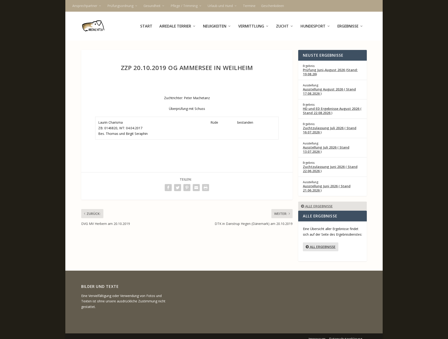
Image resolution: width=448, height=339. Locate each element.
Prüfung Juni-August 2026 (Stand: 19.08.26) (330, 72)
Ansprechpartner (84, 5)
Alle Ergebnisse (318, 206)
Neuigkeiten (214, 26)
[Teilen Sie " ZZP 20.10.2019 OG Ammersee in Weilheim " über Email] (196, 187)
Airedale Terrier (175, 26)
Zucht (282, 26)
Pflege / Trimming (184, 5)
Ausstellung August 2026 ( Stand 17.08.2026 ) (329, 91)
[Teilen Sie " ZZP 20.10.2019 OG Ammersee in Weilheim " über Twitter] (177, 187)
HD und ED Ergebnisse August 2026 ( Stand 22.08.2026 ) (332, 110)
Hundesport (313, 26)
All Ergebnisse (322, 247)
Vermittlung (251, 26)
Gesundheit (152, 5)
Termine (249, 5)
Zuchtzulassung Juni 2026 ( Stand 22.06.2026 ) (330, 168)
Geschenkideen (272, 5)
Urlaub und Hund (220, 5)
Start (146, 26)
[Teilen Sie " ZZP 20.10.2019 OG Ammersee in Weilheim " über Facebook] (168, 187)
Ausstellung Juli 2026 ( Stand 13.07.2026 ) (326, 149)
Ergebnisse (347, 26)
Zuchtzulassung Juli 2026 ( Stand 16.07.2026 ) (329, 130)
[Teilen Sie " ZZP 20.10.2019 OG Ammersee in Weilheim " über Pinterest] (187, 187)
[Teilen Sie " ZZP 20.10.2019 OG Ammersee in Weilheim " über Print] (205, 187)
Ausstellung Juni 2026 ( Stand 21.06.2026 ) (326, 188)
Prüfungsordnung (120, 5)
